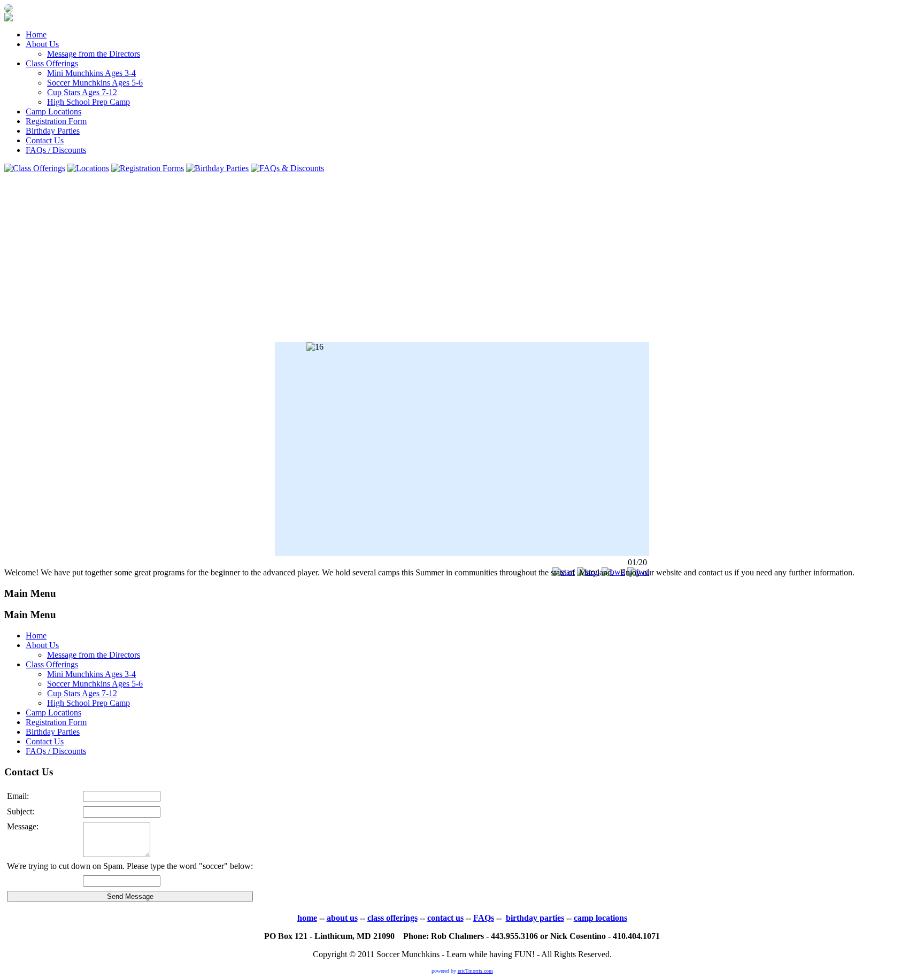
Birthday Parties (53, 130)
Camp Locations (53, 111)
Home (36, 34)
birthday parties (535, 917)
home (307, 917)
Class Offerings (52, 63)
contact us (445, 917)
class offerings (392, 917)
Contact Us (45, 140)
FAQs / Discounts (56, 150)
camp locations (600, 917)
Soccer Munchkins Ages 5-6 (95, 82)
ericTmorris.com (475, 971)
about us (342, 917)
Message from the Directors (93, 53)
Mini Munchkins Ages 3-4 (91, 73)
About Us (42, 44)
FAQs (483, 917)
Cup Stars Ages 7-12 (82, 92)
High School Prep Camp (88, 101)
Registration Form (56, 121)
